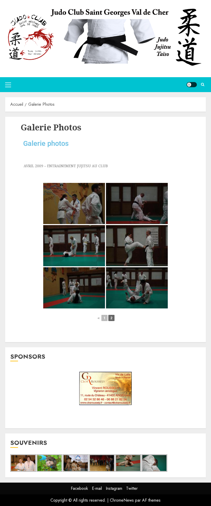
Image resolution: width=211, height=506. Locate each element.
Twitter (132, 488)
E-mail (97, 488)
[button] (8, 84)
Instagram (114, 488)
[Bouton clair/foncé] (192, 84)
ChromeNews (122, 500)
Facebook (79, 488)
